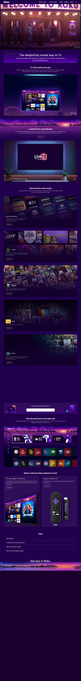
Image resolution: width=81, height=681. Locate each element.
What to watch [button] (42, 2)
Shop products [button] (53, 2)
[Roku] (6, 2)
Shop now (9, 487)
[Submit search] (53, 410)
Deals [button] (61, 2)
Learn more (40, 136)
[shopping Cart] (76, 2)
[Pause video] (78, 47)
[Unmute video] (75, 47)
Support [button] (66, 2)
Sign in (72, 2)
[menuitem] (43, 2)
